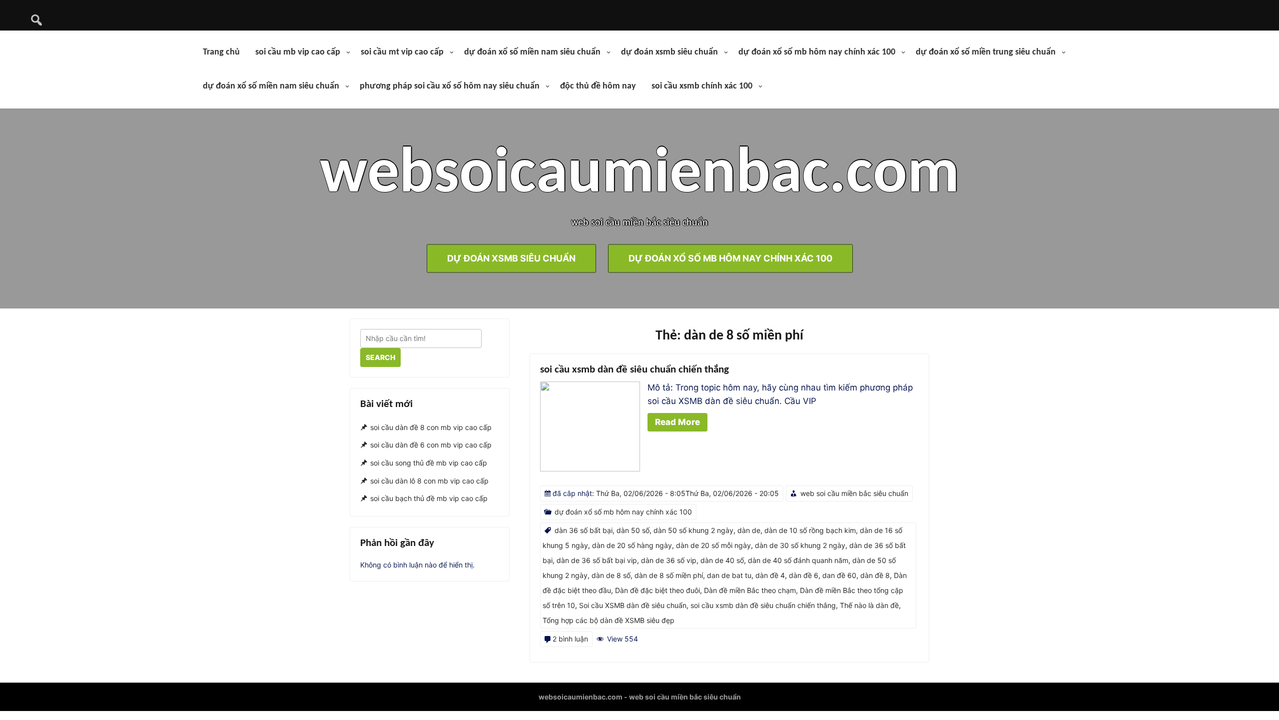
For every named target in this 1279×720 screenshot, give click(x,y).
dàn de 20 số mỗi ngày (713, 545)
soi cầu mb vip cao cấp (297, 52)
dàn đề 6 (803, 575)
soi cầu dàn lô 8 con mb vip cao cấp (429, 480)
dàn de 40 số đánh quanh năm (798, 560)
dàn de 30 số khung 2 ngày (800, 545)
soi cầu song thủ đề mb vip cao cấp (428, 462)
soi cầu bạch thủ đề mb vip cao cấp (429, 498)
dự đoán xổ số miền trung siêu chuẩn (986, 52)
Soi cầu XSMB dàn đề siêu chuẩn (632, 605)
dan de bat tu (729, 575)
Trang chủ (221, 52)
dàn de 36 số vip (668, 560)
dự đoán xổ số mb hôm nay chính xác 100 (816, 52)
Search (380, 357)
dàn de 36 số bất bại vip (597, 560)
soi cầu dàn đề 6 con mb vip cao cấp (431, 444)
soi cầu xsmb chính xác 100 (701, 86)
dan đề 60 (839, 575)
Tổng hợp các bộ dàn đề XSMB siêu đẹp (608, 620)
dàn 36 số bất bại (584, 530)
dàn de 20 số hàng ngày (632, 545)
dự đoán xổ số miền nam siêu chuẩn (532, 52)
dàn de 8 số (611, 575)
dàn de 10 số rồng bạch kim (810, 530)
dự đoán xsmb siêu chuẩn (669, 52)
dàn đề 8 (875, 575)
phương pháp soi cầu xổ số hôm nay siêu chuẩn (450, 86)
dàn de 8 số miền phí (669, 575)
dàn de (748, 530)
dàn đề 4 (770, 575)
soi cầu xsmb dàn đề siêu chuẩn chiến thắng (634, 369)
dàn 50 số (633, 530)
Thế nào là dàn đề (869, 605)
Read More (677, 422)
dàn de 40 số (722, 560)
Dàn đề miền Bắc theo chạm (750, 590)
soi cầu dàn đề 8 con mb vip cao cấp (431, 427)
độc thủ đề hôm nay (598, 86)
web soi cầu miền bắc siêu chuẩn (854, 493)
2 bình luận (570, 638)
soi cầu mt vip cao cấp (402, 52)
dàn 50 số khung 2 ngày (693, 530)
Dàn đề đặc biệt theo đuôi (657, 590)
